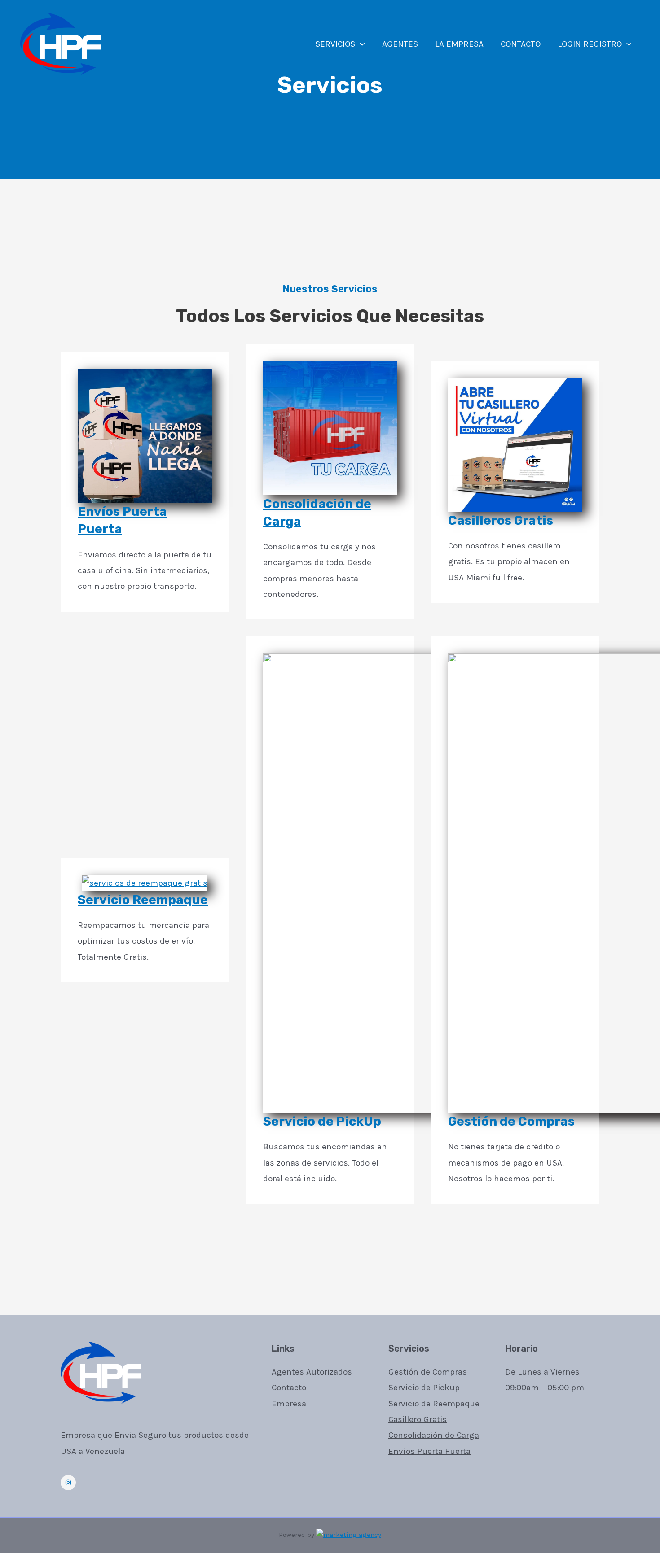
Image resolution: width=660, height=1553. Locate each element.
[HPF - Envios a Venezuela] (60, 43)
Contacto (289, 1387)
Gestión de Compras (511, 1121)
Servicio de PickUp (322, 1121)
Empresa (289, 1404)
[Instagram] (68, 1482)
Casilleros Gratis (500, 520)
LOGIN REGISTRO (590, 44)
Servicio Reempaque (143, 899)
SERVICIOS (335, 44)
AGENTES (400, 44)
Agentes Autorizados (312, 1372)
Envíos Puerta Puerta (429, 1451)
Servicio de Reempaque (434, 1404)
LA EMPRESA (459, 44)
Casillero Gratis (417, 1419)
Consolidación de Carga (433, 1435)
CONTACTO (521, 44)
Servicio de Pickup (424, 1387)
